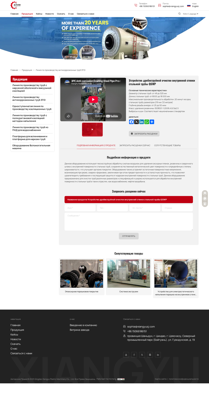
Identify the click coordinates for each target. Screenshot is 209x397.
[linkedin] (158, 355)
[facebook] (134, 355)
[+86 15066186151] (136, 5)
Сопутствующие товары (167, 145)
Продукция (27, 70)
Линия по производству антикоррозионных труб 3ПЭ (60, 70)
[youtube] (126, 355)
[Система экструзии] (128, 274)
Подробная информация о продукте (96, 145)
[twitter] (142, 355)
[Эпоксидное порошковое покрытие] (81, 274)
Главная (14, 70)
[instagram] (150, 355)
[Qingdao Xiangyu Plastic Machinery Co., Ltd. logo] (15, 5)
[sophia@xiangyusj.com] (160, 5)
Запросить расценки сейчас (134, 145)
